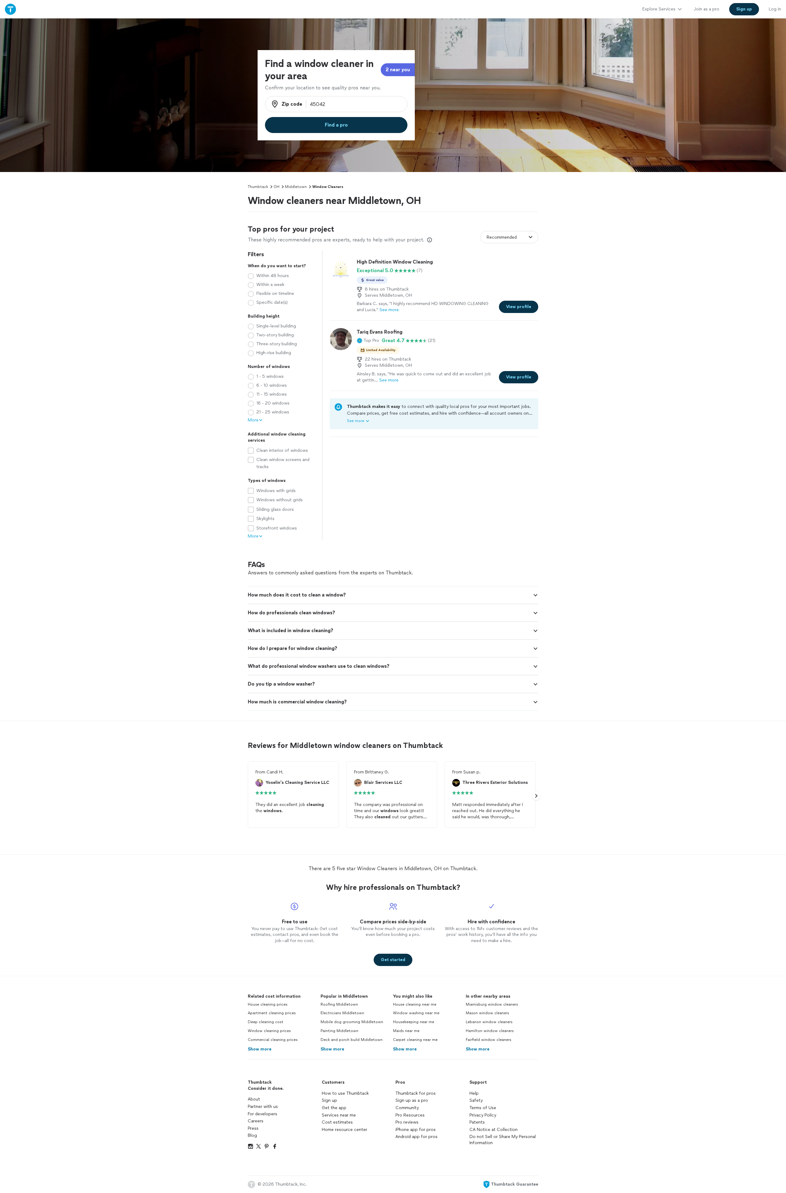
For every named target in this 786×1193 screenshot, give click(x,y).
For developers (262, 1114)
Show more (259, 1049)
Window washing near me (416, 1013)
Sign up (329, 1100)
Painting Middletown (339, 1031)
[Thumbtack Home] (10, 9)
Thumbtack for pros (415, 1093)
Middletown (296, 187)
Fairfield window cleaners (488, 1040)
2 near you (398, 69)
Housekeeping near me (413, 1022)
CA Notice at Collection (493, 1129)
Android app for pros (416, 1136)
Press (253, 1128)
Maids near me (406, 1031)
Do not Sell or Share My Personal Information (502, 1139)
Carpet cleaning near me (415, 1040)
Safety (476, 1100)
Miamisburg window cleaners (492, 1004)
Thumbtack (258, 187)
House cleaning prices (267, 1004)
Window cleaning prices (269, 1031)
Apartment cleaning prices (272, 1013)
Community (407, 1107)
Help (474, 1093)
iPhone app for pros (415, 1129)
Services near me (339, 1115)
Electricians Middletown (342, 1013)
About (254, 1099)
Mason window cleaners (487, 1013)
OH (276, 187)
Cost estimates (337, 1122)
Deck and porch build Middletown (352, 1040)
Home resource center (344, 1129)
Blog (252, 1135)
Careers (255, 1121)
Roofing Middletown (339, 1004)
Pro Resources (410, 1115)
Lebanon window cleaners (489, 1022)
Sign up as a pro (411, 1100)
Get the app (334, 1107)
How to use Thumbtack (345, 1093)
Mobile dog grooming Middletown (352, 1022)
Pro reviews (406, 1122)
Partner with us (263, 1106)
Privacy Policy (482, 1115)
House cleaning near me (414, 1004)
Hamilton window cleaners (490, 1031)
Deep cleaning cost (265, 1022)
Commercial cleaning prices (273, 1040)
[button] (368, 340)
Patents (477, 1122)
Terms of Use (482, 1107)
